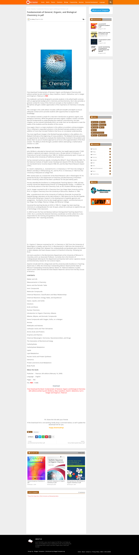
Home (42, 2)
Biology (66, 2)
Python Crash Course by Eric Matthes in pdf (104, 33)
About (83, 552)
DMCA (102, 552)
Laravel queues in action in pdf (104, 40)
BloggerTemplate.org (59, 551)
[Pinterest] (46, 436)
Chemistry (59, 2)
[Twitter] (39, 436)
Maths (47, 2)
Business (81, 2)
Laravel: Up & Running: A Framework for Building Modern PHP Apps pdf (104, 49)
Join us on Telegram (101, 10)
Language (102, 2)
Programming (73, 2)
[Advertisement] (56, 37)
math (102, 127)
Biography (95, 122)
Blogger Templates (39, 551)
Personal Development (91, 2)
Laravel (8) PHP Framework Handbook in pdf (104, 25)
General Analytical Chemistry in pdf (36, 481)
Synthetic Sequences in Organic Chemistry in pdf (56, 481)
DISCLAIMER (107, 552)
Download (56, 386)
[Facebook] (36, 436)
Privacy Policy (95, 552)
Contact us (88, 552)
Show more (81, 453)
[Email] (49, 436)
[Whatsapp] (43, 436)
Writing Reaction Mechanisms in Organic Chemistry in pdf (76, 481)
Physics (53, 2)
